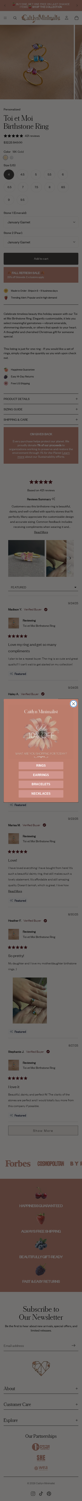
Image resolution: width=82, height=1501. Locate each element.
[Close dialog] (73, 703)
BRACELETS (41, 784)
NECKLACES (41, 793)
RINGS (41, 765)
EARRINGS (41, 774)
